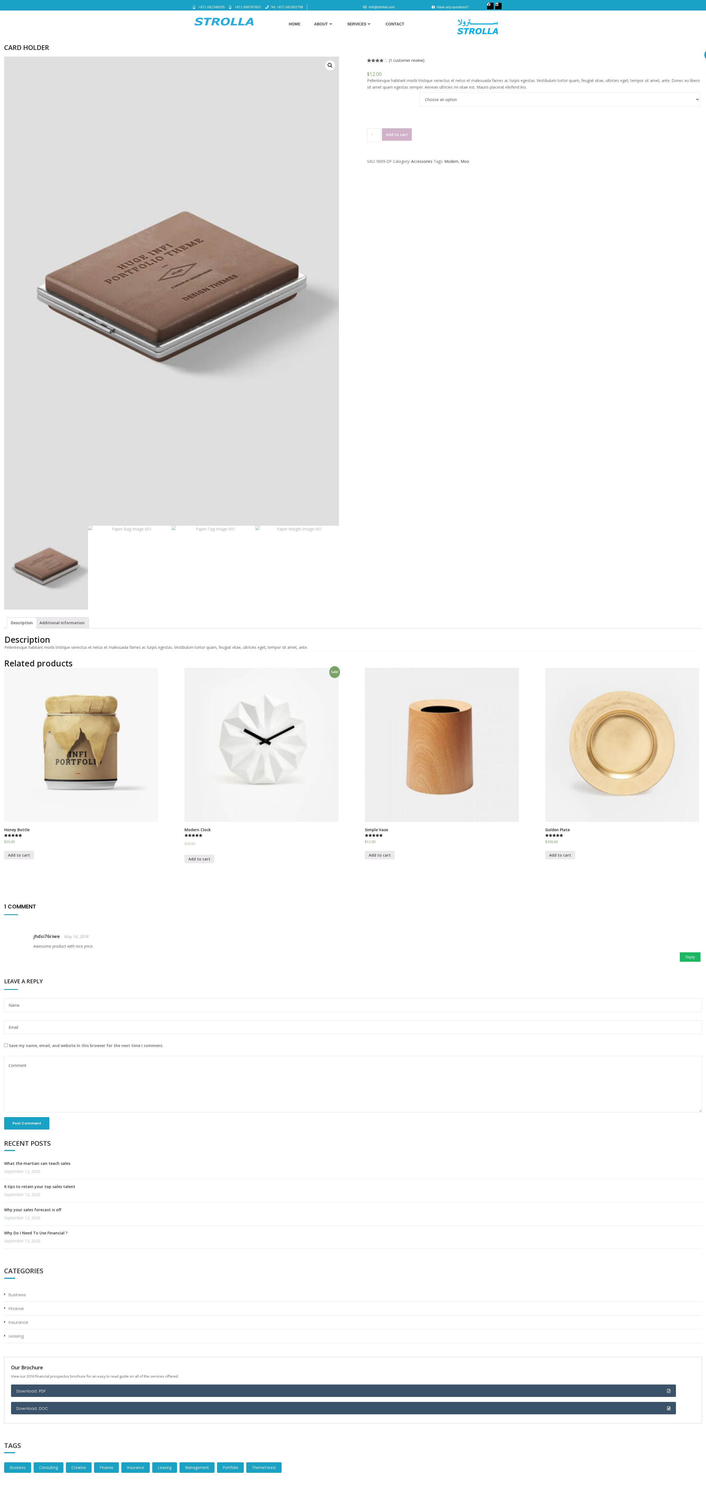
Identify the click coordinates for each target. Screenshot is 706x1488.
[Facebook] (490, 6)
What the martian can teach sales (37, 1163)
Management (197, 1467)
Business (17, 1295)
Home (294, 24)
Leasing (16, 1336)
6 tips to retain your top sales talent (39, 1186)
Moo (465, 161)
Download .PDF (31, 1391)
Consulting (48, 1467)
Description (22, 622)
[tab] (22, 622)
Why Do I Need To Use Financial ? (36, 1232)
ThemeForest (264, 1467)
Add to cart (397, 134)
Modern (451, 161)
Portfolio (230, 1467)
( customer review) (406, 60)
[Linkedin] (498, 6)
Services (356, 24)
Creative (78, 1467)
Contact (395, 24)
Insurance (18, 1322)
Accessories (421, 161)
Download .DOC (32, 1408)
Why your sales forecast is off (32, 1209)
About (321, 24)
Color (372, 93)
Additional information (62, 622)
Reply (690, 957)
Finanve (16, 1308)
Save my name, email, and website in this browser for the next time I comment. (86, 1045)
